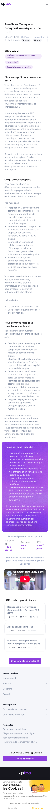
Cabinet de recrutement (15, 709)
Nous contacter (25, 758)
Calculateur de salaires (14, 729)
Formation (8, 683)
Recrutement (9, 678)
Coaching (7, 688)
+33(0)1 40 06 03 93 (18, 752)
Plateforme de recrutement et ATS (20, 741)
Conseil (6, 694)
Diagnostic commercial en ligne (18, 733)
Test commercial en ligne (15, 737)
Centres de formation (13, 714)
